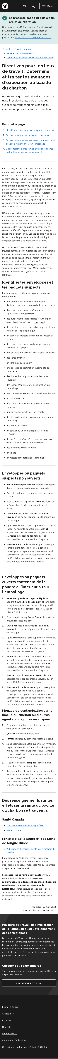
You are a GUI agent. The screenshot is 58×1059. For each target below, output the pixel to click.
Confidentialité (9, 1033)
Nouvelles (7, 1026)
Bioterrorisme (13, 830)
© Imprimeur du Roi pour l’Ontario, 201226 (24, 1047)
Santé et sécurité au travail (20, 53)
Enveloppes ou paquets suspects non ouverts (29, 135)
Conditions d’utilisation (14, 1040)
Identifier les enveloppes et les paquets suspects (30, 130)
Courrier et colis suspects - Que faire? (25, 825)
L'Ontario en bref (10, 1006)
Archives (6, 1020)
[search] (33, 6)
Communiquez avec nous (29, 983)
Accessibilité (8, 1013)
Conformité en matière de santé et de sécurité (29, 57)
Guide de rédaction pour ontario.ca (33, 37)
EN (24, 6)
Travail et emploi (23, 49)
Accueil (6, 49)
